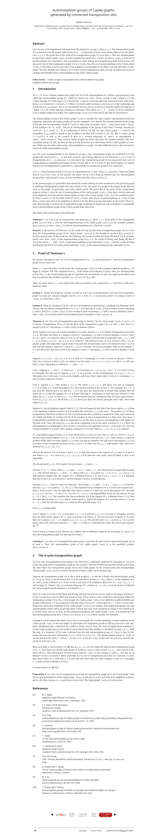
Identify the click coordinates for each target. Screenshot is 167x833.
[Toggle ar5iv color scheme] (35, 830)
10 (45, 245)
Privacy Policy (96, 831)
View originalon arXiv (105, 815)
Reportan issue (93, 815)
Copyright (82, 831)
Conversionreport (83, 815)
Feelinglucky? (71, 815)
